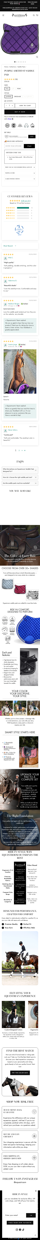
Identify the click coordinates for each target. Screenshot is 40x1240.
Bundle (7, 132)
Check (29, 146)
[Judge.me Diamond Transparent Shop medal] (19, 229)
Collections (12, 67)
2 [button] (19, 450)
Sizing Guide (10, 173)
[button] (9, 79)
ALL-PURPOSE (28, 97)
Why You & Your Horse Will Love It (18, 167)
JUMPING (8, 97)
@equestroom (20, 1182)
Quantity (8, 101)
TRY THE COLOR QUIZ (20, 1073)
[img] (8, 254)
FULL (7, 89)
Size (6, 85)
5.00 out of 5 (25, 201)
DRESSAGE (17, 97)
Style (6, 93)
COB (13, 89)
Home (6, 67)
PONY (19, 89)
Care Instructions (12, 179)
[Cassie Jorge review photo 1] (20, 371)
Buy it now (20, 112)
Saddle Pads (21, 67)
